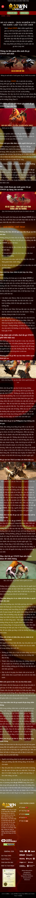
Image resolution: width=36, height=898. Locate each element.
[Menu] (2, 6)
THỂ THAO (20, 227)
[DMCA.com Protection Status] (9, 844)
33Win (8, 16)
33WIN (3, 16)
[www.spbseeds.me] (18, 6)
